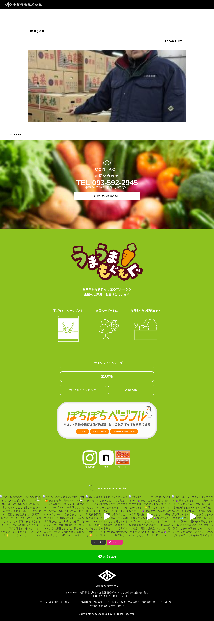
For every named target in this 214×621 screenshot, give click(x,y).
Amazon (131, 389)
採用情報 (146, 602)
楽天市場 (107, 376)
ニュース (158, 602)
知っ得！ (169, 602)
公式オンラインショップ (107, 363)
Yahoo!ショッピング (83, 389)
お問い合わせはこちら (107, 196)
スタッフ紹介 (119, 602)
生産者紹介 (134, 602)
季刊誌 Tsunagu (99, 606)
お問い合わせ (116, 606)
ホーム (43, 602)
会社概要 (65, 602)
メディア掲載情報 (81, 602)
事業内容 (54, 602)
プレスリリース (101, 602)
